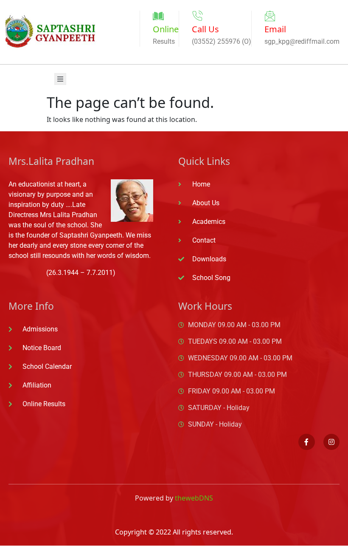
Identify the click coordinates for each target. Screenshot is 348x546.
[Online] (158, 16)
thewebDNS (194, 498)
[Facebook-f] (306, 442)
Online (166, 29)
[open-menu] (60, 79)
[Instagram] (331, 442)
